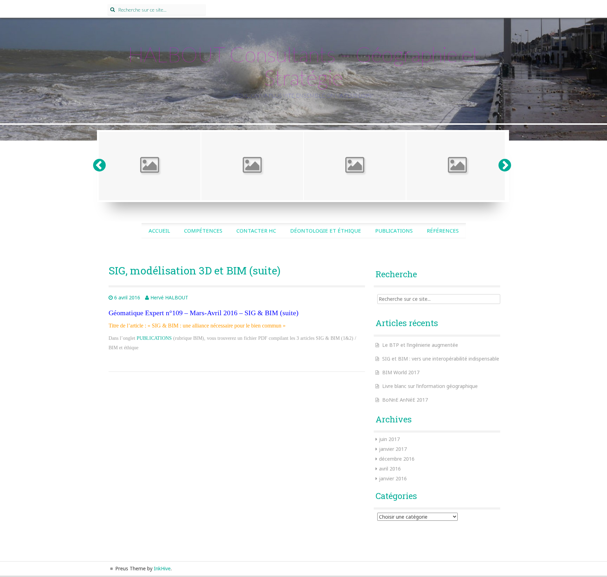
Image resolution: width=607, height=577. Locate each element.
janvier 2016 (393, 478)
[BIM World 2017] (150, 166)
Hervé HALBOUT (169, 297)
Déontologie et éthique (325, 230)
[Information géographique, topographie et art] (457, 166)
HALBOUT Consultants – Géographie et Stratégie (303, 65)
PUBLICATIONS (154, 338)
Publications (394, 230)
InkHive (162, 568)
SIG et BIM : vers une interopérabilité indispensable (440, 358)
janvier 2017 (393, 449)
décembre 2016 (397, 458)
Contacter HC (256, 230)
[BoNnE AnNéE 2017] (355, 166)
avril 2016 (390, 468)
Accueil (159, 230)
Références (443, 230)
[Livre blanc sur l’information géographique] (252, 166)
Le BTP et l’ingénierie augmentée (420, 345)
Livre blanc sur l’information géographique (430, 386)
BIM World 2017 (400, 372)
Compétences (203, 230)
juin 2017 (389, 439)
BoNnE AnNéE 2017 (405, 399)
